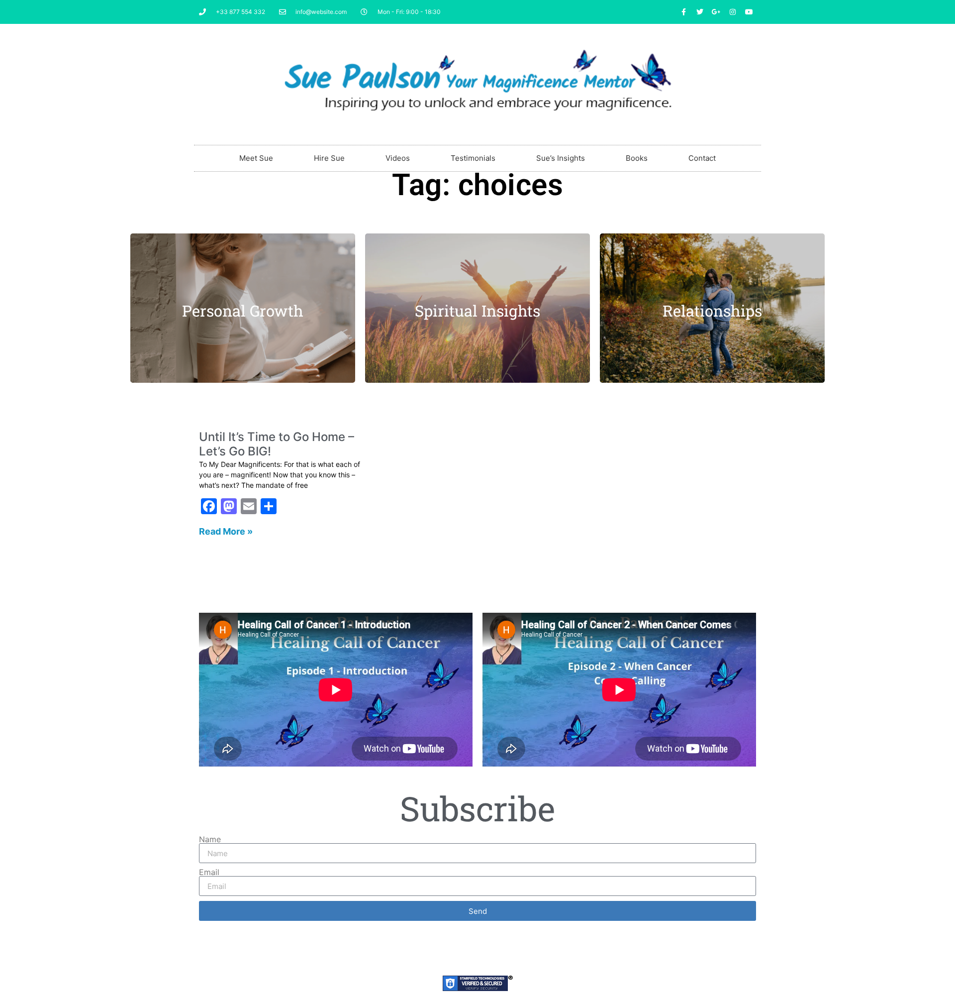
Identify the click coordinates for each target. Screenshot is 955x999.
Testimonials (473, 158)
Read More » (226, 531)
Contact (702, 158)
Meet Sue (256, 158)
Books (637, 158)
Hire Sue (329, 158)
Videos (397, 158)
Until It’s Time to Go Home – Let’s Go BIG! (276, 444)
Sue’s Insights (560, 158)
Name (210, 839)
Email (209, 872)
